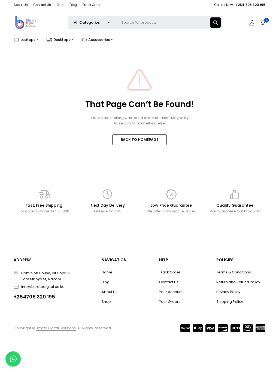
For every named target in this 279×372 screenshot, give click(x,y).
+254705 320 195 (34, 296)
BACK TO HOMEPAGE (139, 139)
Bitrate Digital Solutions (56, 328)
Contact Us (42, 5)
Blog (73, 5)
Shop (60, 5)
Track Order (91, 5)
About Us (21, 5)
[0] (262, 22)
